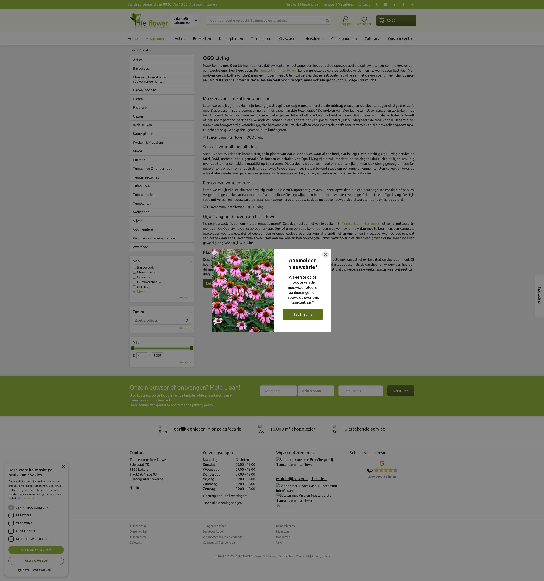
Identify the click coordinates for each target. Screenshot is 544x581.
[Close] (325, 254)
